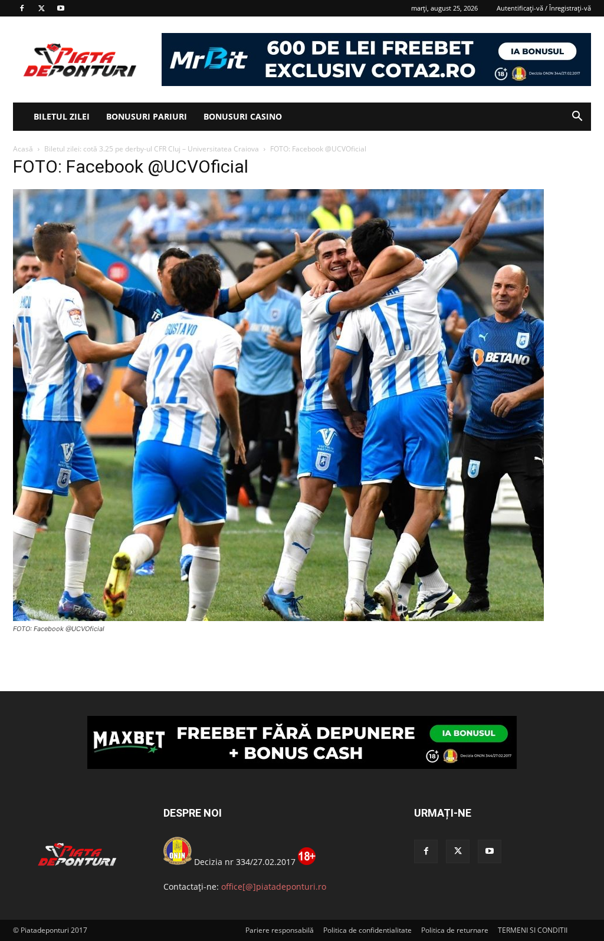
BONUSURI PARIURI (146, 116)
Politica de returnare (454, 930)
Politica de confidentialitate (367, 930)
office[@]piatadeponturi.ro (273, 886)
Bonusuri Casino (242, 116)
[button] (577, 117)
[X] (41, 8)
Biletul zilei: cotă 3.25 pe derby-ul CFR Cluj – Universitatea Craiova (151, 149)
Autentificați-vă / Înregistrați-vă (544, 8)
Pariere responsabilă (279, 930)
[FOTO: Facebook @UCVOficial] (278, 618)
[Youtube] (61, 8)
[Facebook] (22, 8)
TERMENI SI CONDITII (532, 930)
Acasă (23, 149)
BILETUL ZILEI (62, 116)
